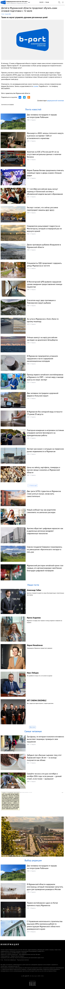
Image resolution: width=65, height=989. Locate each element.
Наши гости (33, 584)
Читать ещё (33, 485)
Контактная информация (10, 960)
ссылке (35, 86)
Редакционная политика (23, 960)
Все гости (32, 727)
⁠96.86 (47, 2)
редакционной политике (55, 101)
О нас (2, 960)
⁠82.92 (41, 2)
